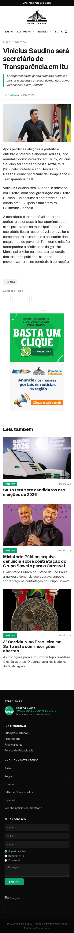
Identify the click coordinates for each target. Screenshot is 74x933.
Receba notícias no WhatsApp (23, 808)
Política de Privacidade (19, 750)
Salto (9, 31)
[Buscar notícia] (66, 31)
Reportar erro (16, 855)
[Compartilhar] (7, 298)
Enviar (14, 881)
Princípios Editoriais (17, 732)
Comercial (14, 860)
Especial (10, 800)
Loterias (9, 784)
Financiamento (14, 744)
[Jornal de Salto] (37, 17)
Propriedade (12, 738)
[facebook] (17, 909)
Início (6, 42)
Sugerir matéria (17, 851)
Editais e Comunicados (19, 792)
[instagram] (8, 909)
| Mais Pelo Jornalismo (37, 3)
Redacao (13, 94)
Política (20, 42)
